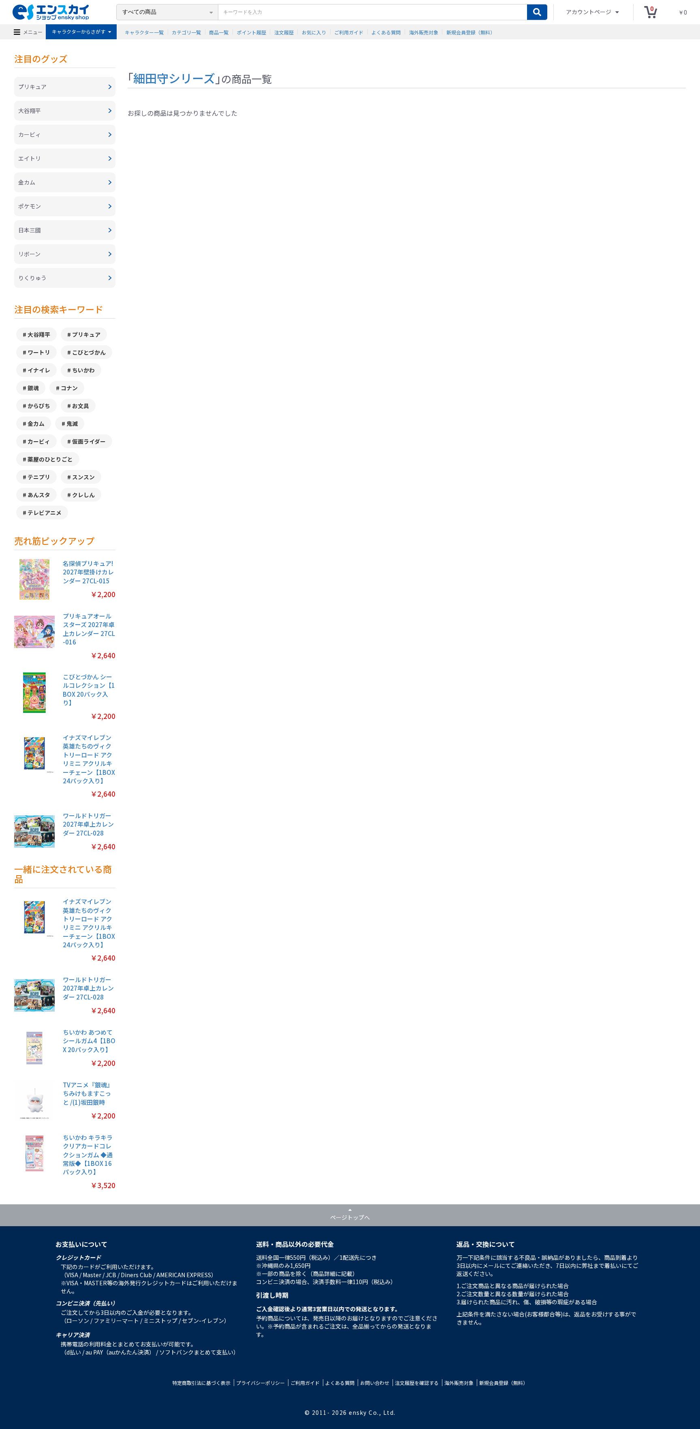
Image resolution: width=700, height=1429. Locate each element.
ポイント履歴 (251, 31)
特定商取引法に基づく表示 (201, 1382)
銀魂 (33, 388)
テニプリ (39, 477)
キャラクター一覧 (144, 31)
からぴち (39, 406)
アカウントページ (589, 12)
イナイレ (39, 370)
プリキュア (86, 334)
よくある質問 (386, 31)
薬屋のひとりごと (50, 459)
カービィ (39, 441)
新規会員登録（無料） (470, 31)
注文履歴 (284, 31)
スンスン (83, 477)
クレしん (83, 495)
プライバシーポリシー (260, 1382)
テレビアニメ (45, 512)
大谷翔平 (39, 334)
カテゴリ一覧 (186, 31)
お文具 (80, 406)
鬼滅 (72, 423)
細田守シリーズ (174, 77)
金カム (36, 423)
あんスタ (39, 495)
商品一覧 (218, 31)
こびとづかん (89, 352)
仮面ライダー (89, 441)
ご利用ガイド (348, 31)
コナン (69, 388)
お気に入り (314, 31)
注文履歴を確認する (417, 1382)
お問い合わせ (374, 1382)
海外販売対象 (423, 31)
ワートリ (39, 352)
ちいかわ (83, 370)
